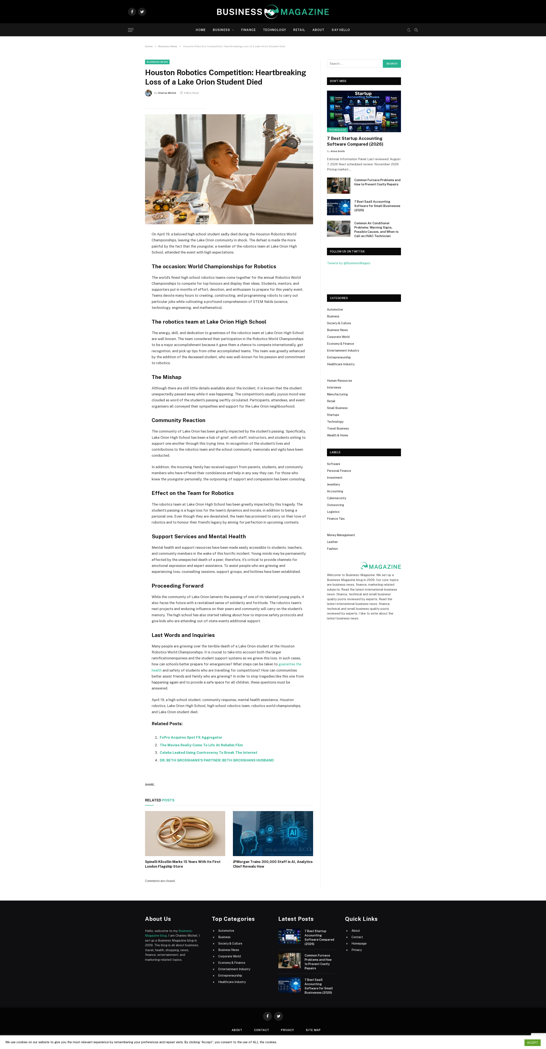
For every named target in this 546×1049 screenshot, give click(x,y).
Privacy (356, 950)
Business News (157, 62)
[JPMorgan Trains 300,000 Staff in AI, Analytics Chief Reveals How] (273, 833)
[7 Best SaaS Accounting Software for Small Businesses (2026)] (338, 207)
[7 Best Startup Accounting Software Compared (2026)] (364, 111)
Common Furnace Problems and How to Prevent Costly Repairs (377, 182)
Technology (274, 30)
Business (221, 30)
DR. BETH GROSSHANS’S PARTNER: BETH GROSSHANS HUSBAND (217, 760)
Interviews (334, 387)
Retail (299, 30)
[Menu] (131, 30)
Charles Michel (167, 92)
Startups (333, 415)
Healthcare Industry (340, 364)
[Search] (416, 30)
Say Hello (341, 30)
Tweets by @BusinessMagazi (348, 263)
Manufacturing (337, 394)
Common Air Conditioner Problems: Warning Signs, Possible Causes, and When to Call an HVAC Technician (376, 230)
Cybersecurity (336, 498)
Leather (332, 542)
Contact (357, 937)
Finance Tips (336, 518)
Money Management (341, 535)
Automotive (335, 309)
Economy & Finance (340, 343)
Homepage (359, 943)
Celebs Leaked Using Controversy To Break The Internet (208, 752)
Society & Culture (339, 323)
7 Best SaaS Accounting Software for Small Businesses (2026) (377, 206)
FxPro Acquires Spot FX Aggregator (191, 737)
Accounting (335, 491)
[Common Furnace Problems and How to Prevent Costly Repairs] (338, 186)
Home (200, 30)
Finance (248, 30)
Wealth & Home (337, 435)
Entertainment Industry (343, 350)
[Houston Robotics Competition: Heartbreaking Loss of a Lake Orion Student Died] (229, 169)
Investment (335, 477)
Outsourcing (335, 505)
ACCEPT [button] (532, 1042)
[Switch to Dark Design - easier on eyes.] (409, 30)
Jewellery (333, 484)
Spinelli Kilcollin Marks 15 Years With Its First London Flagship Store (183, 864)
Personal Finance (339, 470)
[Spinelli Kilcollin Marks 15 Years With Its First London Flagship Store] (185, 833)
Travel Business (338, 428)
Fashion (332, 548)
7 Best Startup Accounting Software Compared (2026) (355, 141)
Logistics (333, 511)
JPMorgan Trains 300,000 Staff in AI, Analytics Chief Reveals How (273, 864)
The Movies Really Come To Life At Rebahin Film (201, 745)
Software (333, 464)
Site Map (313, 1030)
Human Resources (339, 380)
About (318, 30)
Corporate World (338, 337)
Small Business (337, 408)
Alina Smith (338, 151)
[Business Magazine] (273, 12)
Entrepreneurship (339, 357)
